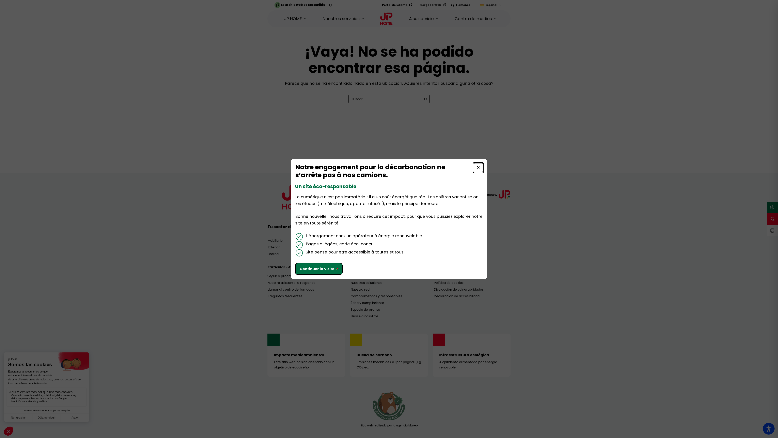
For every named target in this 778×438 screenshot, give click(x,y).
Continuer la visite (317, 268)
